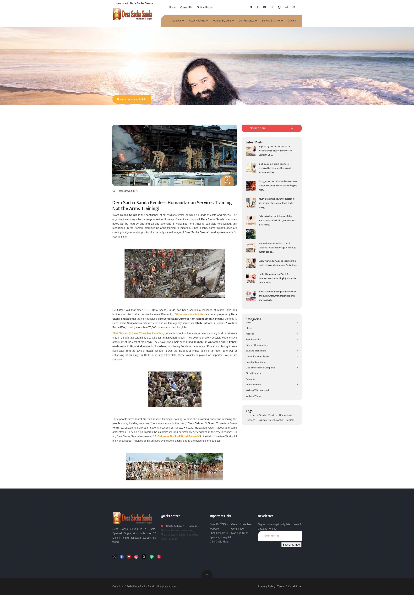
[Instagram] (136, 557)
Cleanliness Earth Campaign (260, 367)
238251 (193, 526)
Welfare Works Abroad (257, 390)
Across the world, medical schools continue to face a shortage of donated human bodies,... (277, 248)
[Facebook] (122, 557)
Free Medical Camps (256, 362)
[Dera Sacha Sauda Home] (132, 14)
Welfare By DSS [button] (221, 20)
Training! (289, 420)
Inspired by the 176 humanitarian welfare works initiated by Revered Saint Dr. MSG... (275, 151)
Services (251, 420)
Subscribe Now (291, 544)
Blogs (248, 328)
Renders (273, 415)
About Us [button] (176, 20)
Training (261, 420)
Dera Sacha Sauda (256, 415)
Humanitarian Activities (257, 356)
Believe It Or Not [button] (271, 20)
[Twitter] (114, 557)
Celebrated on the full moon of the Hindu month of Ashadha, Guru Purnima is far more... (277, 220)
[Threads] (144, 556)
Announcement (253, 384)
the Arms (278, 420)
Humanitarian (286, 415)
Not (270, 420)
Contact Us (186, 7)
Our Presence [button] (246, 20)
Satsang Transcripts (256, 350)
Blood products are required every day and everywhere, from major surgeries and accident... (277, 296)
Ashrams (250, 379)
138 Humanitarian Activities (189, 314)
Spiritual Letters (205, 7)
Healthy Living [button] (197, 20)
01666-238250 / (174, 526)
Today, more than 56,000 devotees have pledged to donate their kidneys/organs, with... (278, 186)
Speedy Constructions (257, 345)
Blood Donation (253, 373)
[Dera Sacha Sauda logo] (132, 517)
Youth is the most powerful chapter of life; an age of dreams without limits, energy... (276, 203)
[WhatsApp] (152, 557)
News (248, 322)
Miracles (250, 333)
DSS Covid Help (219, 541)
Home (172, 7)
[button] (121, 155)
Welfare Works (253, 396)
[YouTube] (129, 557)
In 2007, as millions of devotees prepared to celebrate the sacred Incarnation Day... (275, 168)
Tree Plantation (253, 339)
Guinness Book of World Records (178, 436)
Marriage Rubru (240, 533)
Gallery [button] (292, 20)
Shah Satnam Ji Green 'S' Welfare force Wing (138, 333)
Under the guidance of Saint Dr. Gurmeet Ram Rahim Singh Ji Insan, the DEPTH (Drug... (277, 278)
